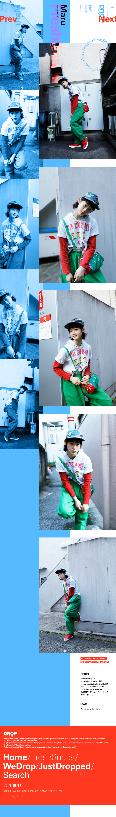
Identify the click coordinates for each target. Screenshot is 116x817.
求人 (36, 790)
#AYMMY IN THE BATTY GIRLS (93, 658)
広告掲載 (16, 790)
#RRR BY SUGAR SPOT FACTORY (94, 662)
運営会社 (7, 790)
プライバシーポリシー (57, 790)
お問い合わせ (27, 790)
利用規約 (43, 790)
